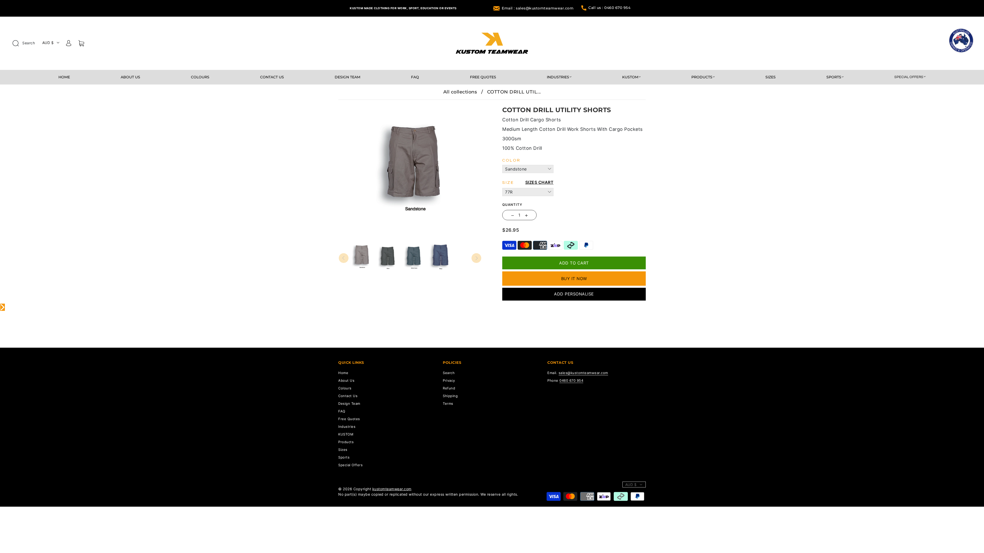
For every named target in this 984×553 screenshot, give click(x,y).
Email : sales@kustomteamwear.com (537, 8)
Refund (449, 388)
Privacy (449, 380)
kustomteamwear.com (392, 489)
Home (64, 77)
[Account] (69, 44)
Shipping (450, 396)
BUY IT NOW (574, 278)
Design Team (347, 77)
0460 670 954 (571, 380)
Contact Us (272, 77)
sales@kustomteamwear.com (583, 373)
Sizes (770, 77)
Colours (200, 77)
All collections (460, 92)
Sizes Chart (539, 182)
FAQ (415, 77)
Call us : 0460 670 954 (609, 7)
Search (28, 43)
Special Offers (908, 77)
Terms (448, 403)
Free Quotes (483, 77)
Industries (558, 77)
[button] (353, 103)
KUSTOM (630, 77)
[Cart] (81, 44)
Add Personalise (574, 293)
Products (701, 77)
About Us (130, 77)
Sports (833, 77)
